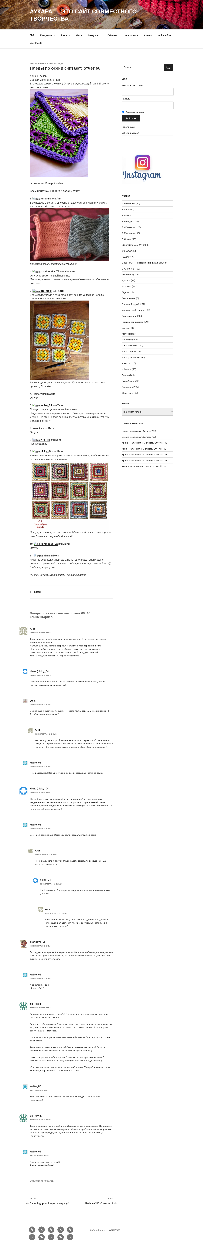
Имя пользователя (132, 85)
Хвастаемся (131, 35)
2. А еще (126, 209)
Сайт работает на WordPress (105, 1229)
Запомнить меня (134, 112)
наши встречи (129, 351)
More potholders (54, 183)
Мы (78, 35)
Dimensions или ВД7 (132, 244)
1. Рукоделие (128, 203)
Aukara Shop (165, 35)
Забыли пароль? (130, 132)
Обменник (113, 35)
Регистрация (128, 126)
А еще (64, 35)
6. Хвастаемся (129, 233)
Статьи (148, 35)
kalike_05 (58, 63)
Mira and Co (128, 268)
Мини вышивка (129, 345)
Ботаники (126, 286)
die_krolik (36, 1004)
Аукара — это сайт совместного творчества (83, 14)
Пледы (37, 592)
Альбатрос (127, 274)
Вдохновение (128, 298)
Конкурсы (93, 35)
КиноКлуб (127, 339)
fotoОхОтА (127, 250)
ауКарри (126, 280)
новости (126, 363)
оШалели (126, 369)
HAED (125, 256)
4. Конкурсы (128, 221)
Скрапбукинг (128, 380)
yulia (33, 700)
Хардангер (127, 386)
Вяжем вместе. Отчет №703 (152, 442)
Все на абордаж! (130, 304)
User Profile (35, 42)
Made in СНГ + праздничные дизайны (141, 262)
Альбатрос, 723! (147, 430)
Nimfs (124, 448)
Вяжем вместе (129, 315)
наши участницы (130, 357)
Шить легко (127, 392)
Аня (32, 628)
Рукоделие (46, 35)
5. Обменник (128, 227)
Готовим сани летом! (132, 321)
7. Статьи (126, 239)
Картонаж (127, 333)
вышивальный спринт (133, 309)
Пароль (126, 98)
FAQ (31, 35)
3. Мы (125, 215)
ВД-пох (125, 292)
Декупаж (126, 327)
